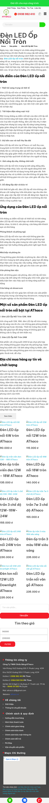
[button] (45, 13)
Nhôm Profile (12, 791)
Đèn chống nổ (8, 789)
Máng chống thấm (19, 789)
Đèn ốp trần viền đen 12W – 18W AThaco (11, 470)
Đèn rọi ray (21, 791)
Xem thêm (8, 416)
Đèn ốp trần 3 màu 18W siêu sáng (37, 544)
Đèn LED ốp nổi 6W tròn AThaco (9, 435)
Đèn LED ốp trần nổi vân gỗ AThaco (35, 579)
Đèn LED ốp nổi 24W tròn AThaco (10, 544)
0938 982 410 (26, 14)
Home (3, 46)
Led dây (20, 787)
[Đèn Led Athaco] (6, 13)
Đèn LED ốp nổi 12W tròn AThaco (36, 435)
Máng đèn (30, 789)
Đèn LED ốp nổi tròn (13, 58)
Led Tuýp (37, 787)
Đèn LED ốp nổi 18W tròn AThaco (36, 470)
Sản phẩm (13, 46)
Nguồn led (11, 793)
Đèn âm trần (28, 787)
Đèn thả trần (30, 791)
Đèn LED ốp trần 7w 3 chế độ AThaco (37, 504)
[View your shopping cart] (39, 14)
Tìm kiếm (24, 615)
